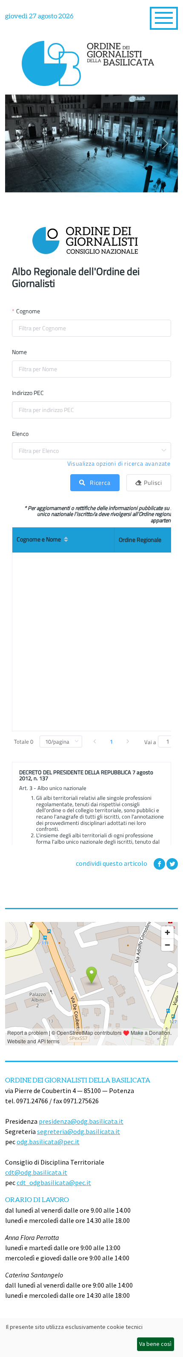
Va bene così (155, 1344)
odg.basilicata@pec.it (48, 1141)
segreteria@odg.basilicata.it (78, 1131)
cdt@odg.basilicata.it (36, 1172)
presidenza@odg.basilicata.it (81, 1121)
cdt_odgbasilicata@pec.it (54, 1182)
